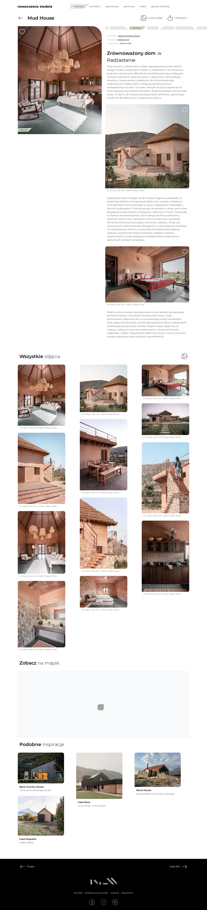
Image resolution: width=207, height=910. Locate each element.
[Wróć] (21, 18)
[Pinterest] (115, 902)
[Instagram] (104, 902)
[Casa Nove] (99, 776)
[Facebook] (92, 902)
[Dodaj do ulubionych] (22, 31)
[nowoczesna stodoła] (35, 6)
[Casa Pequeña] (41, 816)
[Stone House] (158, 770)
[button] (103, 701)
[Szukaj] (180, 6)
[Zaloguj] (187, 6)
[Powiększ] (60, 80)
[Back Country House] (41, 768)
